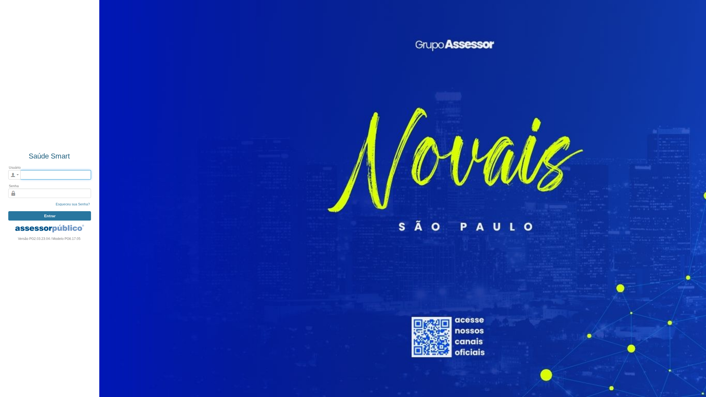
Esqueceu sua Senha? (73, 204)
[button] (14, 174)
